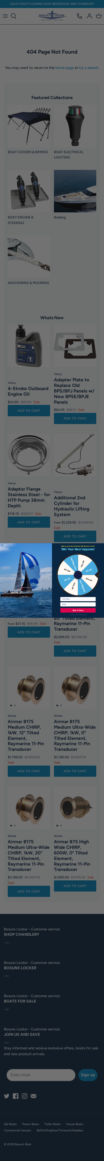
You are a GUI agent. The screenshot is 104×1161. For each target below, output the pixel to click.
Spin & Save (78, 610)
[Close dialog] (2, 545)
